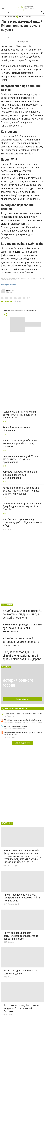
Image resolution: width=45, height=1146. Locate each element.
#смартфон (5, 285)
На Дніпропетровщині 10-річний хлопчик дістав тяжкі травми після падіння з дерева (22, 655)
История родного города (18, 683)
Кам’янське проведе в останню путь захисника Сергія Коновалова (22, 628)
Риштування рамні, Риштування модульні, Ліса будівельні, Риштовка (21, 1008)
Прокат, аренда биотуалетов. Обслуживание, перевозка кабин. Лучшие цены (22, 897)
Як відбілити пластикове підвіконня (16, 429)
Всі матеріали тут (22, 699)
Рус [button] (7, 12)
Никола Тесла (10, 290)
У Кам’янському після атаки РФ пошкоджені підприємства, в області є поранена (22, 614)
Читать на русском (8, 37)
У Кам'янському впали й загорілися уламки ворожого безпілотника (21, 642)
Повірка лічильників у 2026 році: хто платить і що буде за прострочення (21, 459)
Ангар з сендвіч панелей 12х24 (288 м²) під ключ (20, 972)
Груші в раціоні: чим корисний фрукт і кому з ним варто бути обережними (20, 414)
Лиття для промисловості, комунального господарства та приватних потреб (20, 935)
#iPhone (13, 285)
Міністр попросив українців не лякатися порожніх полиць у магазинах (20, 443)
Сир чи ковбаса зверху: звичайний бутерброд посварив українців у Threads (22, 506)
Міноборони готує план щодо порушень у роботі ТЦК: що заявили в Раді (22, 522)
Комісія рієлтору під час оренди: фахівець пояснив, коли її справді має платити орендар (21, 490)
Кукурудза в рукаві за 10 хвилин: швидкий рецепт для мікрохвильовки (21, 474)
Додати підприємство (22, 743)
